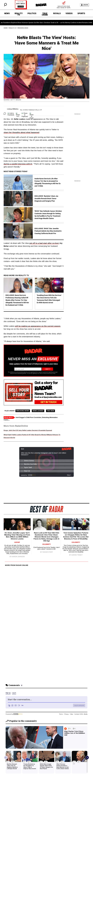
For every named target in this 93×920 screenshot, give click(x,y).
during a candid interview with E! (18, 164)
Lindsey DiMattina (12, 109)
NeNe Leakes (38, 411)
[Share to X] (18, 113)
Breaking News (23, 28)
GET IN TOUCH (48, 402)
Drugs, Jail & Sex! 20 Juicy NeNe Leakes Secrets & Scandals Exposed (28, 430)
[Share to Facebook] (11, 113)
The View (50, 411)
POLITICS (32, 13)
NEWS (7, 13)
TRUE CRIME (45, 13)
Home (5, 28)
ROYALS (57, 13)
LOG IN (85, 5)
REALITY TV (19, 13)
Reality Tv (12, 28)
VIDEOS (69, 13)
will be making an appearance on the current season (37, 326)
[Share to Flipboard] (25, 113)
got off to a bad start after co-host (44, 243)
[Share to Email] (32, 113)
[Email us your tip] (21, 9)
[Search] (5, 6)
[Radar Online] (41, 4)
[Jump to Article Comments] (5, 113)
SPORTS (81, 13)
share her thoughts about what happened (21, 132)
